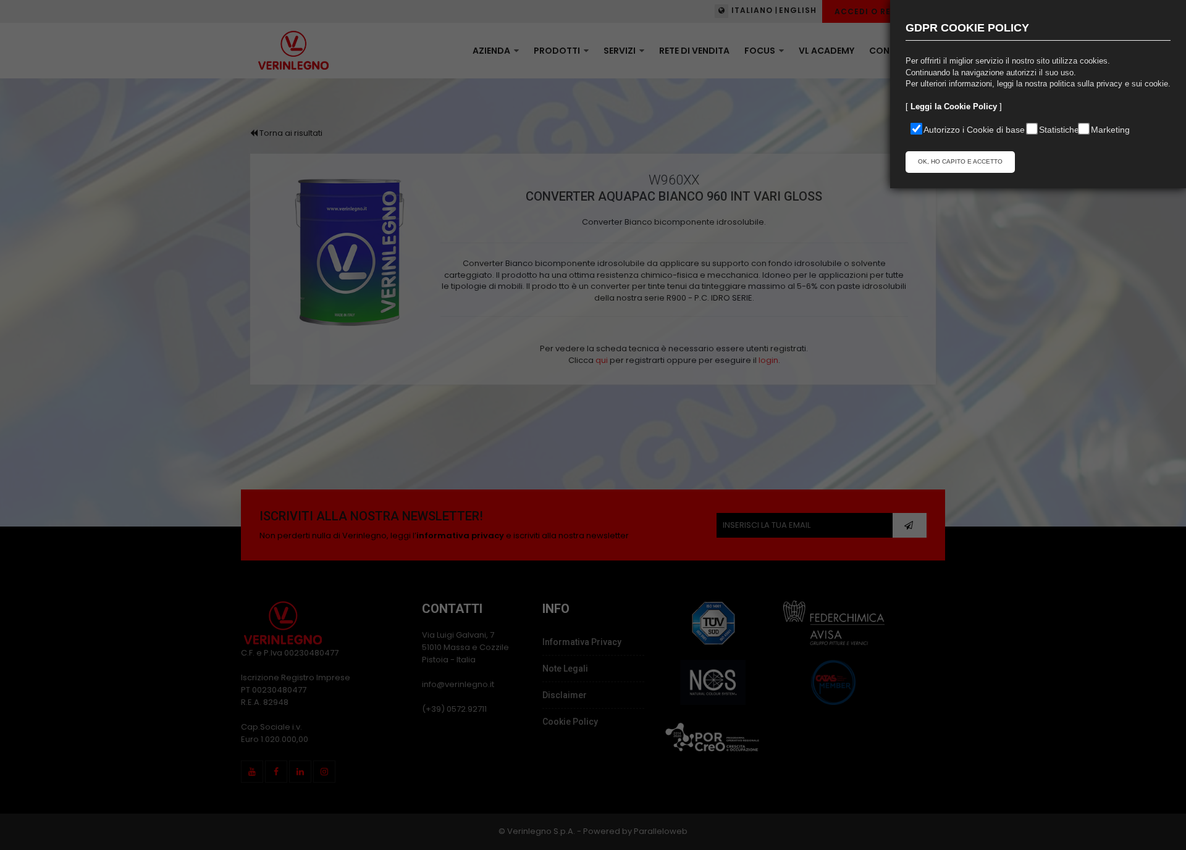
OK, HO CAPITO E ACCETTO (960, 161)
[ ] (954, 106)
